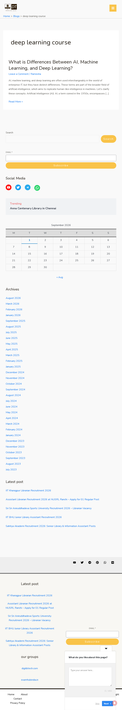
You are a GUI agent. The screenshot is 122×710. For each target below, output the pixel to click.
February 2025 (14, 361)
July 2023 (11, 469)
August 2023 (13, 464)
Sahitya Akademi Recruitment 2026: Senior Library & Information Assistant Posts (51, 526)
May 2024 (11, 412)
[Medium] (112, 562)
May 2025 (11, 344)
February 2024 (14, 429)
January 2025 (13, 366)
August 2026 (13, 298)
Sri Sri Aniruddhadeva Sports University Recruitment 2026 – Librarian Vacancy (49, 508)
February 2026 (14, 309)
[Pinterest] (97, 562)
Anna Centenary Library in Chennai (33, 208)
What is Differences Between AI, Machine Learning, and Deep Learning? (53, 65)
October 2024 (14, 384)
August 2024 (13, 395)
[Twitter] (18, 187)
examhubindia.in (29, 680)
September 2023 (15, 458)
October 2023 (14, 452)
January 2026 (13, 315)
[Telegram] (27, 187)
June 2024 (11, 406)
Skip (97, 703)
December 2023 (15, 441)
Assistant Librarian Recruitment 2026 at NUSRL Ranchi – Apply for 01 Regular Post (52, 499)
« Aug (60, 277)
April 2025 (12, 349)
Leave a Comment (19, 74)
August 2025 (13, 326)
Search (9, 132)
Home (11, 694)
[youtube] (74, 562)
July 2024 (11, 401)
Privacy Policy (17, 703)
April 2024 (12, 418)
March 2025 (12, 355)
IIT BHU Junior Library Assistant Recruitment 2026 (34, 517)
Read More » (16, 101)
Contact (18, 698)
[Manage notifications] (114, 703)
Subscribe (61, 165)
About (24, 694)
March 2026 (12, 304)
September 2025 (15, 321)
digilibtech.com (30, 668)
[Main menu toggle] (112, 8)
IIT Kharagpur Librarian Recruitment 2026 (28, 490)
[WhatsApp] (37, 188)
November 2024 (15, 378)
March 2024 (12, 424)
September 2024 (15, 389)
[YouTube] (8, 187)
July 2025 (11, 332)
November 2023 (15, 446)
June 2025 (11, 338)
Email (9, 152)
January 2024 (13, 435)
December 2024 (15, 372)
